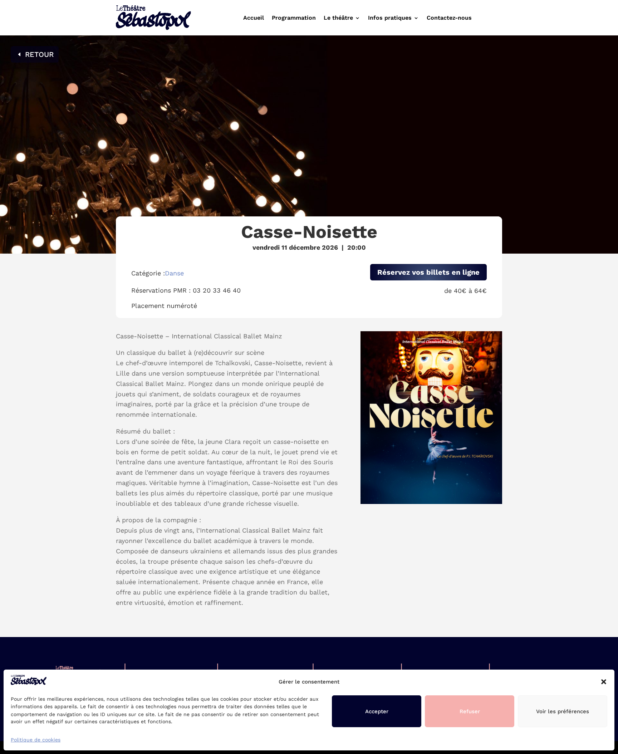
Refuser (470, 711)
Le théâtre (338, 18)
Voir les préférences (562, 711)
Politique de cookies (35, 740)
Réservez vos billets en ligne (428, 272)
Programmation (294, 18)
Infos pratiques (390, 18)
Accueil (253, 18)
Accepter (376, 711)
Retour (39, 54)
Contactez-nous (449, 18)
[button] (603, 681)
